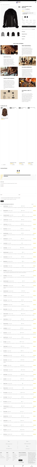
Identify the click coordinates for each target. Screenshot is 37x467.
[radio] (23, 20)
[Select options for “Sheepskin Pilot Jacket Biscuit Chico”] (17, 108)
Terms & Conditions (15, 457)
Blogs (7, 460)
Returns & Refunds (15, 455)
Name (1, 194)
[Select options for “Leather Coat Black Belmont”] (35, 108)
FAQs (13, 460)
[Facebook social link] (19, 462)
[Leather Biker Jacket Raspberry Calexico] (23, 134)
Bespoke (7, 456)
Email (19, 194)
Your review (2, 186)
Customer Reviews (8, 457)
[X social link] (20, 462)
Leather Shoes (2, 456)
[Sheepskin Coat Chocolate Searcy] (5, 112)
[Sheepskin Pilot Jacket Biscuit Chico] (14, 134)
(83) (31, 163)
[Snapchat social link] (23, 462)
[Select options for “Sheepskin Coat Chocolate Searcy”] (7, 108)
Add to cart (29, 26)
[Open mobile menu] (1, 2)
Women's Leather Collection (6, 4)
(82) (22, 163)
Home (1, 4)
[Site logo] (18, 2)
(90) (13, 163)
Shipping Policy (14, 456)
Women (1, 455)
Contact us (7, 455)
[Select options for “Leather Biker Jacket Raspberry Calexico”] (26, 108)
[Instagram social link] (21, 462)
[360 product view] (2, 29)
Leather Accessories (2, 457)
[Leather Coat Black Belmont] (32, 134)
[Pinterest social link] (22, 462)
